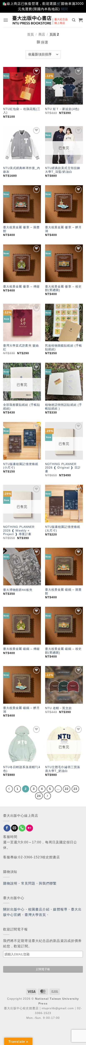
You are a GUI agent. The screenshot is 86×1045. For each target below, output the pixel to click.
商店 (41, 34)
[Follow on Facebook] (7, 828)
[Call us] (22, 828)
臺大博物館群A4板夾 (17, 589)
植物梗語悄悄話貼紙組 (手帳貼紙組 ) (63, 406)
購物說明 (10, 883)
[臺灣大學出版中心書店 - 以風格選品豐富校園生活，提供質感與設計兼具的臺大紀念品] (40, 20)
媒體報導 (60, 909)
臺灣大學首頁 (35, 915)
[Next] (47, 795)
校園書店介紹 (39, 909)
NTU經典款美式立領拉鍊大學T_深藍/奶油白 (62, 170)
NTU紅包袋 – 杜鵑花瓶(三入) (21, 110)
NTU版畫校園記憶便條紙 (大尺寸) (62, 528)
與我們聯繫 (48, 883)
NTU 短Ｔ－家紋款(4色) (62, 109)
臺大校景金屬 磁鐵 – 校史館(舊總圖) (63, 650)
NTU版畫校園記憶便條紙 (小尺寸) (20, 466)
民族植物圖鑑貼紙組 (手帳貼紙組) (63, 347)
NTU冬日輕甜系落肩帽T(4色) (21, 769)
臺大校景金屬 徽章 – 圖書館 (21, 229)
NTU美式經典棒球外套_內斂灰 (21, 170)
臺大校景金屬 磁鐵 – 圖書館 (63, 591)
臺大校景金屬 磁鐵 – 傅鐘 (21, 648)
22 (66, 789)
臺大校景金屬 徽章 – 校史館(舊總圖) (63, 288)
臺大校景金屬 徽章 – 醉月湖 (63, 229)
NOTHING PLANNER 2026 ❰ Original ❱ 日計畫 (63, 468)
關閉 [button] (64, 9)
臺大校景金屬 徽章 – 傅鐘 (21, 286)
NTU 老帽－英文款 (58, 708)
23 (75, 789)
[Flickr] (29, 828)
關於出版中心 (14, 909)
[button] (5, 20)
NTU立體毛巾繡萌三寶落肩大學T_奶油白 (62, 769)
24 (39, 796)
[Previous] (9, 788)
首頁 (30, 34)
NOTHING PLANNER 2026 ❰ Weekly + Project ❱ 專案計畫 (19, 530)
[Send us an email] (14, 828)
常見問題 (28, 883)
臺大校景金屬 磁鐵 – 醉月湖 (21, 709)
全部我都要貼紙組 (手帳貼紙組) (21, 406)
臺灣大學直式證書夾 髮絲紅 (21, 347)
